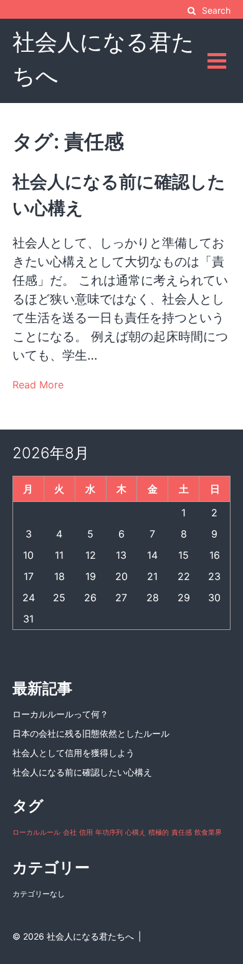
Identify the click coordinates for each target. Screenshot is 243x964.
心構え (135, 833)
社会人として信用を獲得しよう (73, 752)
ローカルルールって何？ (60, 714)
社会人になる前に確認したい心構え (82, 772)
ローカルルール (36, 833)
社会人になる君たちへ (90, 936)
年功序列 (109, 833)
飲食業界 (208, 833)
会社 (70, 833)
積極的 (158, 833)
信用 (86, 833)
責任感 (181, 833)
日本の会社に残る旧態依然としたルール (90, 733)
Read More (38, 384)
